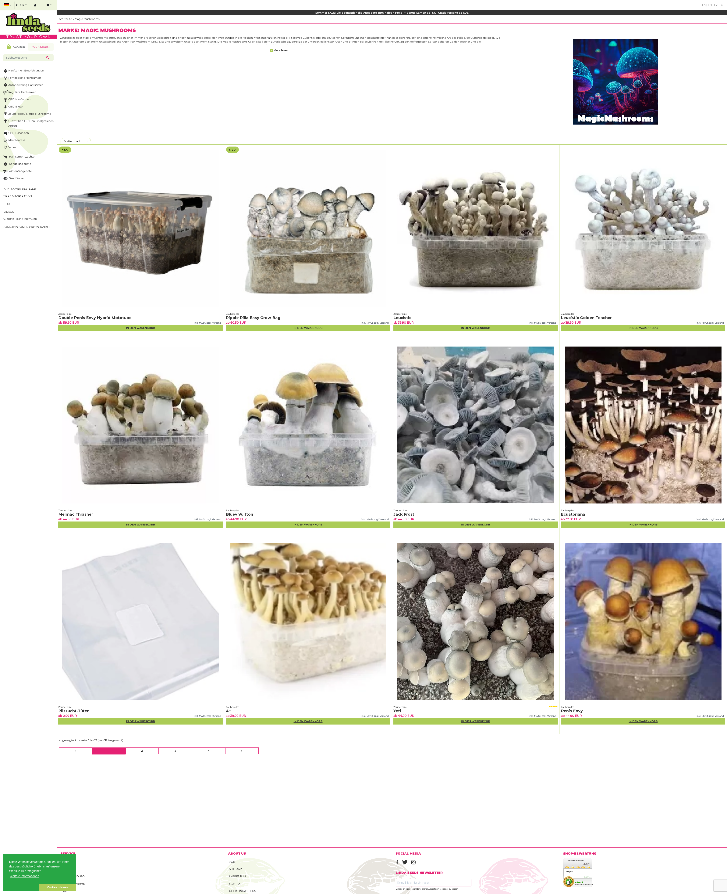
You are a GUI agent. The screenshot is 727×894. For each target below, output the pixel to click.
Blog (7, 204)
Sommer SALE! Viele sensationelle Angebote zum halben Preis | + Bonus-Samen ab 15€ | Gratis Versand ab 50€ (392, 12)
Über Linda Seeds (242, 891)
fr (715, 5)
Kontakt (235, 883)
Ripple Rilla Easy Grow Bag (253, 317)
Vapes (12, 147)
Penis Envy (572, 711)
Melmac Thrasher (75, 514)
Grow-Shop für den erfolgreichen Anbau (31, 123)
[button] (21, 887)
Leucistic (402, 317)
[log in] (35, 5)
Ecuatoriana (573, 514)
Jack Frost (403, 514)
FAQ (64, 891)
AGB (232, 861)
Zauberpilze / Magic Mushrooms (29, 113)
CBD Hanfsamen (19, 99)
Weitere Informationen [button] (24, 876)
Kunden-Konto (73, 876)
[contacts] (49, 5)
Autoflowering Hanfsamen (25, 85)
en (709, 5)
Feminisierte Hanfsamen (24, 77)
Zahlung (68, 869)
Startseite (65, 19)
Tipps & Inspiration (17, 196)
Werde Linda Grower (20, 219)
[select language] (7, 5)
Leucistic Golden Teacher (586, 317)
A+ (228, 711)
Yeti (397, 711)
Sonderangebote (19, 163)
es (704, 5)
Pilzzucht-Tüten (74, 711)
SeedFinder (16, 178)
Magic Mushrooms (87, 19)
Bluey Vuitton (239, 514)
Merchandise (16, 140)
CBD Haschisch (18, 133)
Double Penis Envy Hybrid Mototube (95, 317)
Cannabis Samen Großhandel (26, 227)
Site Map (235, 869)
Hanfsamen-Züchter (22, 156)
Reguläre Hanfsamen (22, 92)
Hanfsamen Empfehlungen (26, 70)
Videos (8, 211)
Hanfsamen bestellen (20, 188)
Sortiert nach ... (75, 141)
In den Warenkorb (140, 328)
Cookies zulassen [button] (57, 887)
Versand (68, 861)
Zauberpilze (65, 313)
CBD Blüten (16, 106)
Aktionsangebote (20, 171)
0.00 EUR (18, 47)
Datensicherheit (74, 883)
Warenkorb (41, 46)
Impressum (237, 876)
